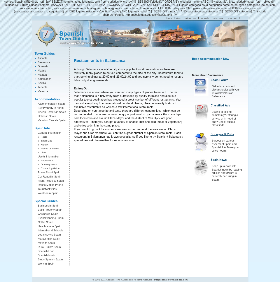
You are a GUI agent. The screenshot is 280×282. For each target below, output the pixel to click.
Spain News (219, 159)
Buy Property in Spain (51, 107)
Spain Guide (173, 18)
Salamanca (44, 78)
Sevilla (42, 83)
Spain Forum (219, 80)
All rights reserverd (143, 280)
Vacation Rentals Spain (52, 120)
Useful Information (49, 156)
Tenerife (42, 87)
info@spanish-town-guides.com (171, 280)
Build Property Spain (50, 209)
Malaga (42, 74)
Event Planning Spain (51, 218)
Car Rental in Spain (49, 176)
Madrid (42, 70)
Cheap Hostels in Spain (52, 112)
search (205, 18)
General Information (49, 132)
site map (219, 18)
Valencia (43, 91)
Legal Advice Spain (49, 234)
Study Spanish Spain (50, 259)
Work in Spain (46, 263)
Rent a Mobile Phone (50, 184)
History (45, 144)
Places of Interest (50, 148)
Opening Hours (49, 164)
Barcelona (44, 62)
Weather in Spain (48, 193)
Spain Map (46, 140)
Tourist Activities (47, 189)
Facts (44, 136)
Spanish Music (46, 255)
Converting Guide (50, 168)
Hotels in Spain (47, 116)
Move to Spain (46, 242)
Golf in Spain (45, 222)
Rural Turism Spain (49, 247)
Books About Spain (49, 172)
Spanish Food (46, 251)
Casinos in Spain (48, 213)
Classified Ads (220, 105)
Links (44, 152)
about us (191, 18)
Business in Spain (48, 205)
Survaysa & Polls (222, 134)
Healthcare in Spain (49, 226)
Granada (43, 66)
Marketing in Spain (49, 238)
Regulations (47, 160)
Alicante (42, 58)
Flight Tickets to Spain (51, 180)
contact (232, 18)
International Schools (50, 230)
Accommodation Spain (51, 103)
